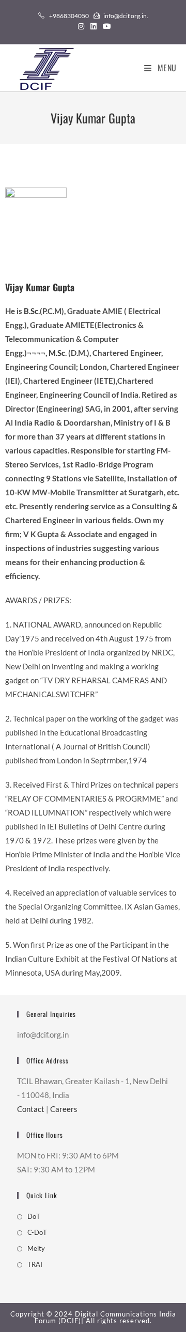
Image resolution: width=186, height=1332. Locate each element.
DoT (33, 1216)
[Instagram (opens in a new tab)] (81, 26)
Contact (30, 1109)
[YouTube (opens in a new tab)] (105, 26)
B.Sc (31, 311)
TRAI (34, 1264)
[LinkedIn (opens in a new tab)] (93, 26)
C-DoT (37, 1232)
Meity (36, 1248)
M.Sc (57, 352)
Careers (64, 1109)
